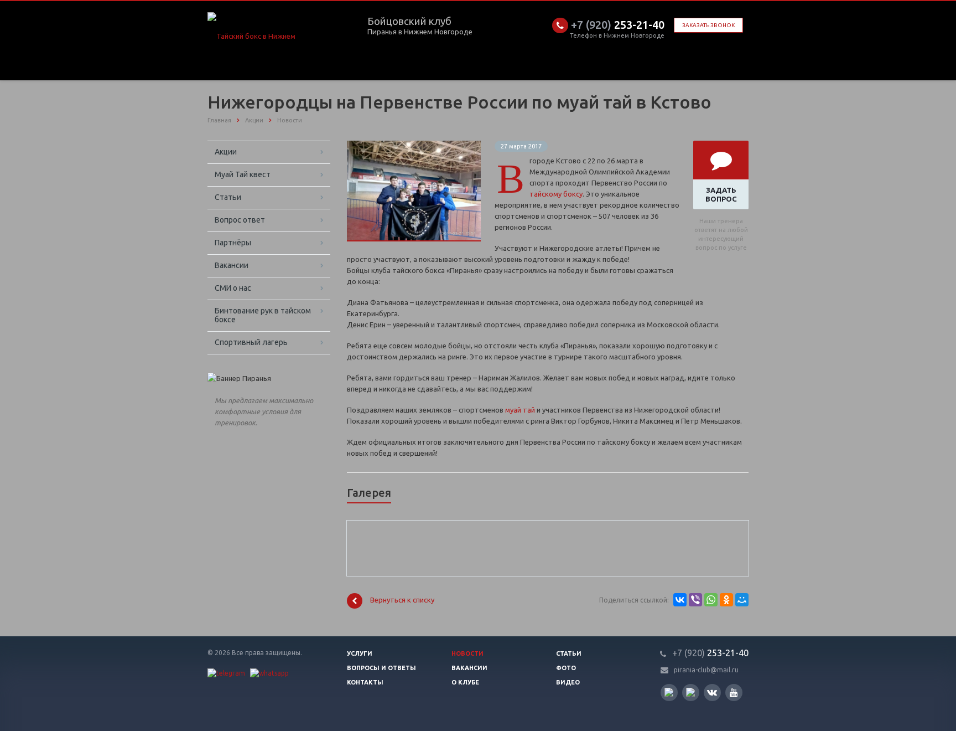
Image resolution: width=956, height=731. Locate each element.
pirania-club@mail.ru (706, 669)
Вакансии (231, 265)
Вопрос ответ (240, 219)
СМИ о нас (233, 288)
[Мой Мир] (742, 599)
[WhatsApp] (711, 599)
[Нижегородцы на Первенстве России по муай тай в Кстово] (414, 146)
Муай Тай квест (243, 174)
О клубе (465, 682)
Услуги (359, 653)
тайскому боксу (556, 194)
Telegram (690, 692)
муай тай (520, 410)
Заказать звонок (708, 25)
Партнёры (233, 242)
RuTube (669, 692)
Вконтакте (712, 692)
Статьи (228, 197)
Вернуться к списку (402, 600)
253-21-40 (617, 24)
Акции (226, 151)
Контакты (365, 682)
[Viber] (695, 599)
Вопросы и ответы (381, 668)
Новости (467, 653)
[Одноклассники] (726, 599)
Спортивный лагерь (251, 342)
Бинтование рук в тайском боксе (263, 315)
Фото (566, 668)
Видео (568, 682)
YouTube (733, 692)
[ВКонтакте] (680, 599)
